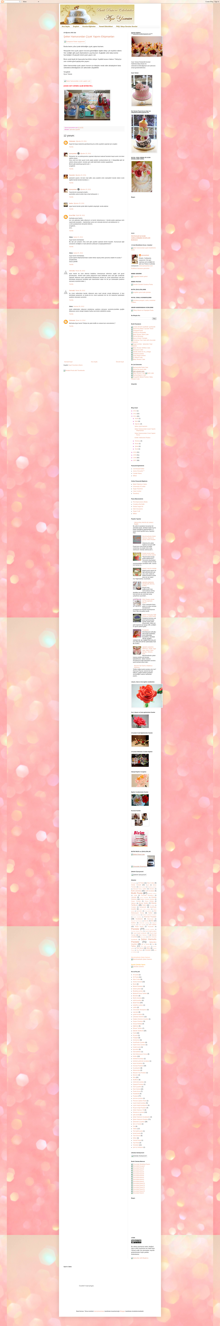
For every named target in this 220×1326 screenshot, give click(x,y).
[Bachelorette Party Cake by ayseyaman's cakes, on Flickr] (139, 367)
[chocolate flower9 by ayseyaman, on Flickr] (137, 1174)
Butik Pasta (137, 893)
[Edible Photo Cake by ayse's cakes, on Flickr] (138, 854)
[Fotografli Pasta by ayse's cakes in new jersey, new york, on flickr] (137, 330)
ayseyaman (73, 153)
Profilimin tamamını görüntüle (140, 268)
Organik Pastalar (138, 1084)
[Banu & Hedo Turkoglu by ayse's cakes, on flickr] (139, 338)
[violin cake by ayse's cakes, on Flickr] (149, 373)
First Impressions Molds (140, 502)
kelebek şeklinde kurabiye (149, 914)
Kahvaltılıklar (148, 911)
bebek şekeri (142, 887)
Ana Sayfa (66, 26)
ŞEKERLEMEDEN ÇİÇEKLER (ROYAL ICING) (148, 584)
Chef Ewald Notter (138, 469)
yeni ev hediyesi (138, 1147)
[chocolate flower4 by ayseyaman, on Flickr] (137, 1177)
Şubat (137, 446)
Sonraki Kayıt (68, 362)
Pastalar (135, 929)
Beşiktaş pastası (152, 887)
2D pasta (133, 883)
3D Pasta (141, 883)
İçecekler (139, 911)
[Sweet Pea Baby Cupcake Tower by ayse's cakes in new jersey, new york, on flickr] (142, 328)
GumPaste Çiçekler (139, 1042)
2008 (135, 457)
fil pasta (152, 905)
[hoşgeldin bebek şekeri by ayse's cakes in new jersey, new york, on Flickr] (139, 276)
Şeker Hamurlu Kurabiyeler (141, 1117)
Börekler (151, 888)
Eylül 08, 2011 (80, 215)
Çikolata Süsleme (138, 1016)
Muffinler (133, 922)
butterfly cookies (152, 893)
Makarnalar (150, 919)
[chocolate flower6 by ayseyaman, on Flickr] (137, 1172)
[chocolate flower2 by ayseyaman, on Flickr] (137, 1181)
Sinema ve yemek (138, 1112)
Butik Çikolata (136, 891)
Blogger (122, 1311)
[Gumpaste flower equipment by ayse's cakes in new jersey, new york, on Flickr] (74, 41)
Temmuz (137, 441)
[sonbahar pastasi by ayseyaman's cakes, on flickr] (137, 353)
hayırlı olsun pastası (144, 909)
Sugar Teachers (138, 489)
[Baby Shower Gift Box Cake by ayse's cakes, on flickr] (140, 348)
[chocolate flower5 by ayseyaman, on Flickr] (137, 1175)
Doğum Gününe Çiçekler (147, 899)
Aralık (137, 418)
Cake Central (137, 491)
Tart (153, 944)
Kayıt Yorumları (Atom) (75, 365)
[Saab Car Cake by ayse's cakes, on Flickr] (151, 866)
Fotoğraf (133, 907)
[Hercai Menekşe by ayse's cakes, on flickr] (137, 336)
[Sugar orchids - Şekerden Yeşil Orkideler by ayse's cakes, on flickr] (143, 346)
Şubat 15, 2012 (78, 237)
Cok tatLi (72, 271)
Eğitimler (133, 903)
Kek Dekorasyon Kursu (140, 1054)
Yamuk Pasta (137, 1140)
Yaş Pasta (139, 950)
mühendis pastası (144, 922)
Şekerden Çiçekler (75, 129)
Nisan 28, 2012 (80, 271)
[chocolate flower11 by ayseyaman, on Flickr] (138, 1189)
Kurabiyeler (139, 919)
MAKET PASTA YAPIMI (149, 568)
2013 (135, 411)
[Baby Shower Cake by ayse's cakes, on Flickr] (138, 373)
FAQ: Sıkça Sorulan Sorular (126, 26)
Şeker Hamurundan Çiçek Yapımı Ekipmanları (89, 36)
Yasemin (72, 175)
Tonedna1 (136, 493)
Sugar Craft (136, 511)
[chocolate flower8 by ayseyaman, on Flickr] (137, 1168)
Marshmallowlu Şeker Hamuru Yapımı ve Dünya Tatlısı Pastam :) (149, 538)
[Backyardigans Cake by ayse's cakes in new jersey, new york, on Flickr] (138, 375)
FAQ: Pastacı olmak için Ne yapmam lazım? (148, 601)
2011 (135, 416)
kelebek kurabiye (135, 914)
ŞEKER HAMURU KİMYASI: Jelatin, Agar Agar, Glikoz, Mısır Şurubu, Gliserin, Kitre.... (149, 650)
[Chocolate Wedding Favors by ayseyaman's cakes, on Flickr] (140, 1164)
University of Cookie (139, 486)
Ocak (136, 449)
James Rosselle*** (139, 471)
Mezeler (146, 921)
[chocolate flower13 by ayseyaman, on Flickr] (138, 1185)
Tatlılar (133, 946)
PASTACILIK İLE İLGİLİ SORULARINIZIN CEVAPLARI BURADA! (140, 238)
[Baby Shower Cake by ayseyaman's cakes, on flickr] (138, 359)
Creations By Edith (138, 504)
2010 (135, 452)
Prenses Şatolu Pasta (137, 931)
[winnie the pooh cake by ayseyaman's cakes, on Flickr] (138, 369)
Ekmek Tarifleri (143, 903)
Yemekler (148, 950)
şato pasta (143, 937)
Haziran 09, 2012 (78, 306)
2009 (135, 455)
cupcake (133, 897)
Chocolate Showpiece (147, 895)
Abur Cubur (150, 883)
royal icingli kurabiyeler (140, 933)
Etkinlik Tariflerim (138, 1031)
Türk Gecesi (140, 948)
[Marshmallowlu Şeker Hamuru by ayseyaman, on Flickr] (141, 959)
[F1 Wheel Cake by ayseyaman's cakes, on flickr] (137, 357)
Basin (147, 885)
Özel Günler (153, 924)
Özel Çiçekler (142, 924)
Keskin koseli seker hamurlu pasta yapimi (149, 554)
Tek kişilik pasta (145, 946)
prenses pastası (149, 929)
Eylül (136, 421)
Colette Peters (137, 473)
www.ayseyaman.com (146, 266)
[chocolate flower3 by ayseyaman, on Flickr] (137, 1179)
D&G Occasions (138, 509)
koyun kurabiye (137, 917)
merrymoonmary (99, 1311)
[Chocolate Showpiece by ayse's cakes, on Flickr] (139, 866)
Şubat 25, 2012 (78, 253)
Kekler (150, 913)
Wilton (135, 476)
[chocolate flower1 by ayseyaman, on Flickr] (137, 1193)
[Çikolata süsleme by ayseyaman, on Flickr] (137, 966)
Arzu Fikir (72, 215)
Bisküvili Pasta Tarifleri (139, 888)
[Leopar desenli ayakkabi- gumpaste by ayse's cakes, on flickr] (143, 327)
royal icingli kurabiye (150, 931)
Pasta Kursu (139, 926)
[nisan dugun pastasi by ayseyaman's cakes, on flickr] (138, 355)
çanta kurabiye (144, 897)
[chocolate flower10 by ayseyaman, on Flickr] (138, 1191)
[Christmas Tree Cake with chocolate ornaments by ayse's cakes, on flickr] (143, 342)
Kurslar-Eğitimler (89, 26)
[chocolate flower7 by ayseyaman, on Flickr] (137, 1170)
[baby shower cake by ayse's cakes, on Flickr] (137, 371)
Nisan (137, 443)
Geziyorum (142, 907)
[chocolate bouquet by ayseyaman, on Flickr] (138, 1166)
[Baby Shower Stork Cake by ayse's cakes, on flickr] (140, 334)
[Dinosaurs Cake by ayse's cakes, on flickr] (137, 350)
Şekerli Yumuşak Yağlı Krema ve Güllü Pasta (149, 615)
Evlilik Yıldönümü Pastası (142, 437)
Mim (152, 921)
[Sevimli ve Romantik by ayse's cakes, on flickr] (138, 332)
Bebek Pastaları (138, 986)
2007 (135, 460)
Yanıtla (71, 147)
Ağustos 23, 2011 (81, 141)
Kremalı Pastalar (150, 917)
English (76, 26)
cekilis (135, 895)
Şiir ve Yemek (145, 944)
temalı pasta (136, 1133)
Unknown (72, 141)
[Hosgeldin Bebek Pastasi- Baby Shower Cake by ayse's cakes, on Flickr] (143, 379)
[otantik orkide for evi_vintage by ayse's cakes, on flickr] (141, 352)
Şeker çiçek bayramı (141, 426)
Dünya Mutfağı (149, 901)
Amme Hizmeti (136, 885)
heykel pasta (137, 1047)
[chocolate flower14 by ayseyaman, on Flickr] (138, 1183)
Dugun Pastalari (136, 901)
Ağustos (137, 424)
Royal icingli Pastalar (139, 1108)
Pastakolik (145, 630)
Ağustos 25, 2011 (79, 203)
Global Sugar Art (138, 506)
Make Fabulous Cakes (140, 484)
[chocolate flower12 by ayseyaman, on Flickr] (138, 1187)
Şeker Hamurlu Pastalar (140, 1119)
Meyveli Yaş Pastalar (136, 921)
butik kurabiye (149, 891)
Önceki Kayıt (120, 362)
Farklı (144, 905)
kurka (71, 203)
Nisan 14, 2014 (80, 320)
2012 (135, 413)
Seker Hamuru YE (143, 935)
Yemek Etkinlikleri (106, 26)
